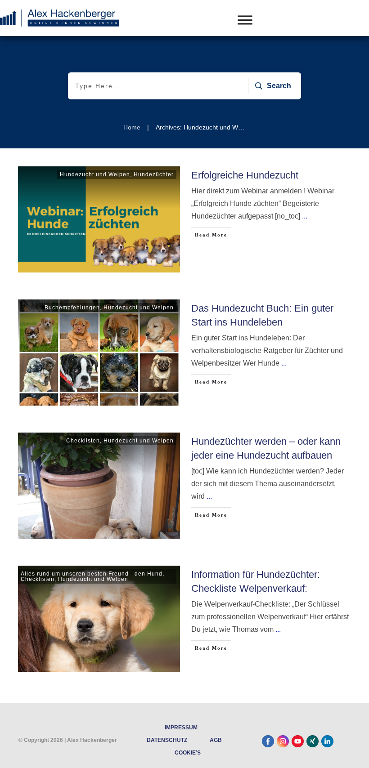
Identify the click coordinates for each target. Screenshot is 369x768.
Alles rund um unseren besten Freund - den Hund (91, 574)
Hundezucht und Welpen (95, 174)
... (304, 216)
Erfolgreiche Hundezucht (244, 175)
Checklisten (83, 441)
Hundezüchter (154, 174)
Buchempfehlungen (72, 307)
